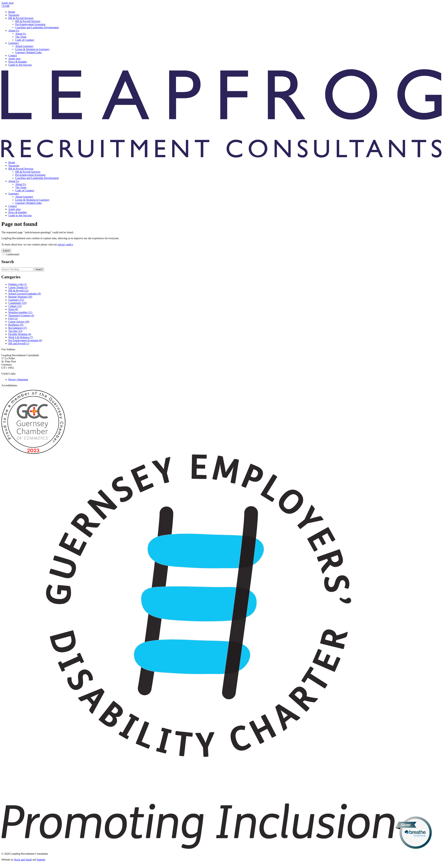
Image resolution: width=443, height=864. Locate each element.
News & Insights (17, 61)
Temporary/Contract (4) (21, 315)
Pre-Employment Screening (30, 24)
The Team (20, 36)
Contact (12, 55)
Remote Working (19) (20, 296)
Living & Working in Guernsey (32, 49)
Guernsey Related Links (28, 52)
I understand (12, 254)
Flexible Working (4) (19, 334)
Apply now (14, 58)
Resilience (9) (15, 324)
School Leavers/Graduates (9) (24, 293)
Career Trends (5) (18, 287)
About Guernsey (24, 46)
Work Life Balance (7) (20, 337)
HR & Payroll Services (20, 18)
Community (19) (17, 303)
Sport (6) (13, 309)
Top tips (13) (15, 331)
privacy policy (65, 244)
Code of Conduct (24, 39)
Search (39, 269)
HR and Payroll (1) (18, 343)
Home (11, 11)
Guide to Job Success (20, 64)
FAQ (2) (13, 318)
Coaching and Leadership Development (37, 27)
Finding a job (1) (17, 284)
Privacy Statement (18, 379)
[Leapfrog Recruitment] (221, 156)
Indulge (41, 859)
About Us (13, 30)
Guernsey (13, 43)
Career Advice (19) (18, 321)
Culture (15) (15, 306)
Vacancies (13, 15)
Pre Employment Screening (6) (25, 340)
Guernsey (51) (16, 299)
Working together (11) (20, 312)
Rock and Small (23, 859)
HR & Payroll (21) (18, 290)
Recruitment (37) (17, 327)
